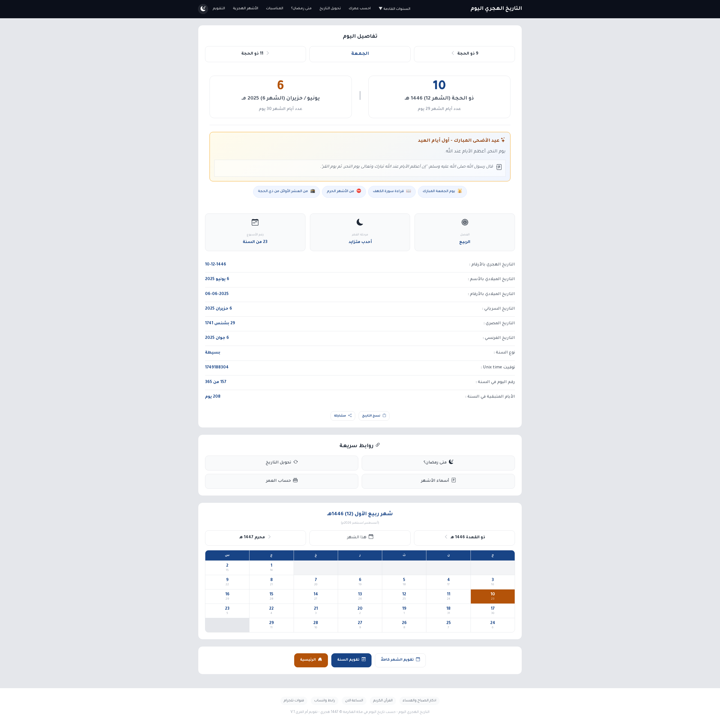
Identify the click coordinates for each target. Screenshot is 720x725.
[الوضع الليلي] (203, 9)
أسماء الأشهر (435, 481)
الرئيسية (308, 660)
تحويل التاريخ (330, 9)
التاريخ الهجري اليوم (496, 9)
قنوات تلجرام (294, 701)
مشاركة (340, 416)
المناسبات (274, 9)
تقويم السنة (348, 660)
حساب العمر (278, 481)
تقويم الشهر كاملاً (397, 660)
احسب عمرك (360, 9)
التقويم (219, 9)
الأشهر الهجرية (245, 9)
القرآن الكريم (383, 701)
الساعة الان (354, 701)
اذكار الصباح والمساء (419, 701)
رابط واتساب (324, 701)
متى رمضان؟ (301, 9)
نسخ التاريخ (371, 416)
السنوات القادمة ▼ (394, 9)
